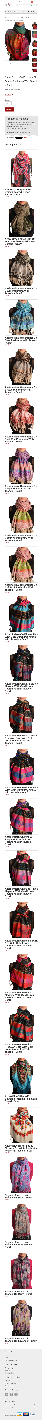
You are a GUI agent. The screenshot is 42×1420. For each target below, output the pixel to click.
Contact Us (8, 1357)
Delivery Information (11, 1373)
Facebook (11, 1394)
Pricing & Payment (10, 1368)
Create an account (24, 2)
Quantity (7, 100)
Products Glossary (10, 1383)
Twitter (6, 1394)
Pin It (25, 138)
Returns (7, 1370)
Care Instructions (10, 1386)
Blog (7, 1398)
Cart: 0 (36, 2)
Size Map (8, 1381)
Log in (15, 2)
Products (13, 18)
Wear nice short (10, 1402)
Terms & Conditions (11, 1360)
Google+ (16, 1394)
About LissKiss (9, 1355)
